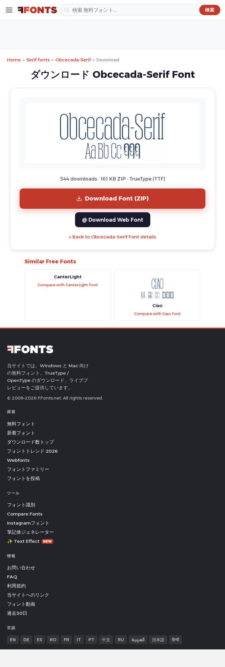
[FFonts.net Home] (37, 10)
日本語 (158, 639)
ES (39, 639)
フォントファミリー (28, 469)
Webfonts (18, 460)
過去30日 (17, 613)
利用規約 (16, 586)
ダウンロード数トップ (30, 442)
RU (121, 639)
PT (91, 639)
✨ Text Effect (29, 541)
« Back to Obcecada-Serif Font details (112, 237)
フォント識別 (21, 505)
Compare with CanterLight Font (68, 285)
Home (14, 60)
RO (53, 639)
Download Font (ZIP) (117, 198)
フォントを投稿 (23, 478)
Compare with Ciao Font (157, 313)
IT (79, 639)
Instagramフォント (28, 523)
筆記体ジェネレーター (30, 532)
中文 (106, 639)
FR (66, 639)
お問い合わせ (21, 567)
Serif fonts (38, 60)
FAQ (12, 577)
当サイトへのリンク (28, 595)
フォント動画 (21, 604)
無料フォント (21, 424)
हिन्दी (175, 639)
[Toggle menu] (9, 10)
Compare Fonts (24, 514)
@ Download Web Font (112, 220)
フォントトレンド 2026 (32, 451)
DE (26, 639)
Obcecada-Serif (73, 60)
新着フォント (21, 433)
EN (13, 639)
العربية (138, 639)
